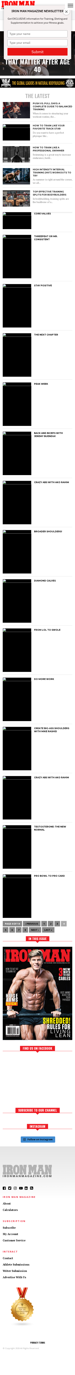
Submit (37, 51)
